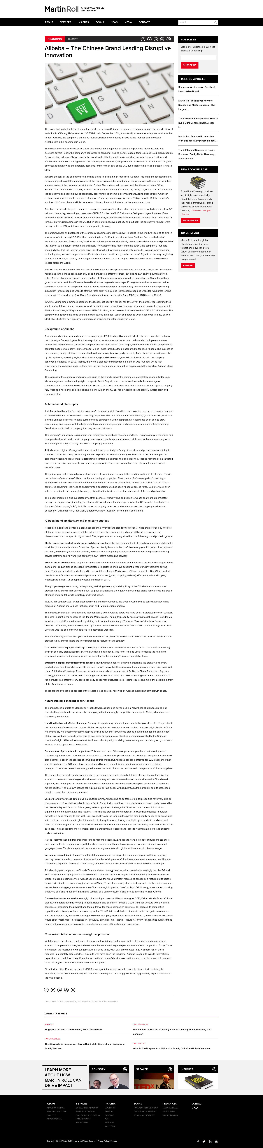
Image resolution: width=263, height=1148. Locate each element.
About (49, 22)
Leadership (112, 1001)
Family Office (139, 1043)
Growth (108, 1111)
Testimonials (82, 1122)
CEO (47, 1001)
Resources (170, 1103)
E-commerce (83, 1001)
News (114, 22)
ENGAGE (188, 265)
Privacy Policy (103, 1141)
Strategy (49, 1024)
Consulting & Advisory (87, 1108)
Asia (107, 1119)
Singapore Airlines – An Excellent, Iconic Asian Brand (74, 1029)
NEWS (195, 1108)
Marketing (110, 1126)
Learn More (190, 220)
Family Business (52, 1039)
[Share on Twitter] (149, 39)
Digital (60, 1001)
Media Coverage (170, 1108)
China (53, 1001)
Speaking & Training (85, 1111)
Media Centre (169, 1111)
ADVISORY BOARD (54, 1119)
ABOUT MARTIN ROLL (56, 1108)
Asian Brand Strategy (144, 1115)
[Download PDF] (161, 39)
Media (128, 22)
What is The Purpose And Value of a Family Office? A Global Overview (171, 1048)
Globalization (98, 1001)
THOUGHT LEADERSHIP (56, 1111)
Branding (55, 39)
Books (100, 22)
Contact (144, 22)
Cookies (113, 1141)
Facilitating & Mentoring (88, 1115)
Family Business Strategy (146, 1108)
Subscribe (189, 65)
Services (65, 22)
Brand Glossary (170, 1115)
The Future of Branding (145, 1111)
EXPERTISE (51, 1115)
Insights (83, 22)
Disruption (70, 1001)
